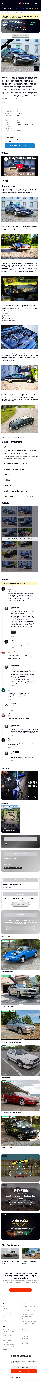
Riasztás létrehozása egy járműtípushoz (28, 1311)
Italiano (26, 1336)
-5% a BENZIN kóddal (20, 1202)
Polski (25, 1341)
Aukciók (8, 12)
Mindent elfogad (24, 1371)
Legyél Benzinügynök (8, 1331)
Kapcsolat (5, 1342)
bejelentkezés (27, 3)
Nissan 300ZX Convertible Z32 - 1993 (11, 1112)
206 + (36, 69)
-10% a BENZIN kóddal (21, 1173)
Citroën (7, 867)
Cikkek (4, 1315)
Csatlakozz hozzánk (8, 1340)
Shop (4, 1320)
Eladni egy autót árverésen (29, 1323)
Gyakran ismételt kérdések (29, 1319)
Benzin (3, 12)
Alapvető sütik (23, 1367)
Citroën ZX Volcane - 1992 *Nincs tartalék (12, 1042)
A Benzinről (6, 1329)
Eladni (12, 8)
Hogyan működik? (20, 36)
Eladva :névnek (5, 874)
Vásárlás (6, 8)
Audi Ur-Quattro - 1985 (7, 1007)
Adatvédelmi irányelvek (9, 1344)
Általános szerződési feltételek (10, 1347)
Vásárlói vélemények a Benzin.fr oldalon (8, 1334)
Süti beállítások (7, 1349)
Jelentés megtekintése (20, 146)
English (26, 1329)
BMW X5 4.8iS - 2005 (6, 1148)
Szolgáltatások (22, 8)
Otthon (5, 1306)
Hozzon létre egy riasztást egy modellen (30, 1307)
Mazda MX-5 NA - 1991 (7, 971)
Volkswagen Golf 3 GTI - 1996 (9, 1077)
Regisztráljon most (20, 1290)
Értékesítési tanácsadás (28, 1314)
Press (4, 1337)
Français (26, 1331)
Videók (4, 1318)
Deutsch (26, 1338)
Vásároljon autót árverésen (29, 1321)
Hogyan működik (26, 1316)
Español (26, 1334)
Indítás (20, 1233)
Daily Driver (33, 8)
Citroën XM (18, 17)
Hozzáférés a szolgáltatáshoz (20, 928)
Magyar (26, 1343)
